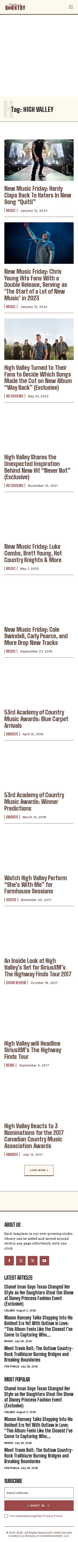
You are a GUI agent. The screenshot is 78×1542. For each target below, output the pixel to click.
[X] (32, 1260)
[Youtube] (44, 1260)
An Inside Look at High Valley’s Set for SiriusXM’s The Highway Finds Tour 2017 (38, 967)
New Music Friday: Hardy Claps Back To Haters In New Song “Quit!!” (37, 195)
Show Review (16, 983)
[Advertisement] (39, 56)
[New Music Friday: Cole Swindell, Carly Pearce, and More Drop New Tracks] (39, 601)
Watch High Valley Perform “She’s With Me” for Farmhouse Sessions (35, 884)
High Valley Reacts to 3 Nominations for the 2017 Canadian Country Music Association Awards (34, 1135)
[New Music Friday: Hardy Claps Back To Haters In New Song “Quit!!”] (39, 160)
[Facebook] (9, 1260)
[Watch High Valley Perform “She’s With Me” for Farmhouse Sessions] (39, 849)
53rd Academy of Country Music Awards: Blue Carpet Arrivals (36, 718)
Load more (38, 1170)
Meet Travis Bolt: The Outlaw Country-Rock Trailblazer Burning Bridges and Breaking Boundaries (38, 1354)
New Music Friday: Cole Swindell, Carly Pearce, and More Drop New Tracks (36, 636)
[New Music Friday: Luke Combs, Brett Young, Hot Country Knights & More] (39, 518)
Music (11, 210)
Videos (11, 900)
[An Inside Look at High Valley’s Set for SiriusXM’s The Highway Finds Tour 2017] (39, 932)
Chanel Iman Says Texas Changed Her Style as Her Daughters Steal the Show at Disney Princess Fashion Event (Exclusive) (38, 1295)
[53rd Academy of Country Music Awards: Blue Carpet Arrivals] (39, 684)
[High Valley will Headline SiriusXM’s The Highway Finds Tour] (39, 1015)
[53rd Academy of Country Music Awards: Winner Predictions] (39, 766)
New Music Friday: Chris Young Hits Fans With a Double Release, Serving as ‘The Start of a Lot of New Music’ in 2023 (35, 285)
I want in (36, 1505)
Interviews (14, 396)
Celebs (9, 1310)
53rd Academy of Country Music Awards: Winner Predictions (34, 801)
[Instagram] (21, 1260)
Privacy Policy (52, 1516)
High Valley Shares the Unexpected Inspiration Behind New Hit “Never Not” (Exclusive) (37, 467)
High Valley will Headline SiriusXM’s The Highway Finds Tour (32, 1050)
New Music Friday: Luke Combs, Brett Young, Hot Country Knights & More (33, 553)
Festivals (11, 1366)
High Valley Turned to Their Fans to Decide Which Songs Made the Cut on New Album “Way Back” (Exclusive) (38, 377)
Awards (12, 734)
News (10, 1065)
